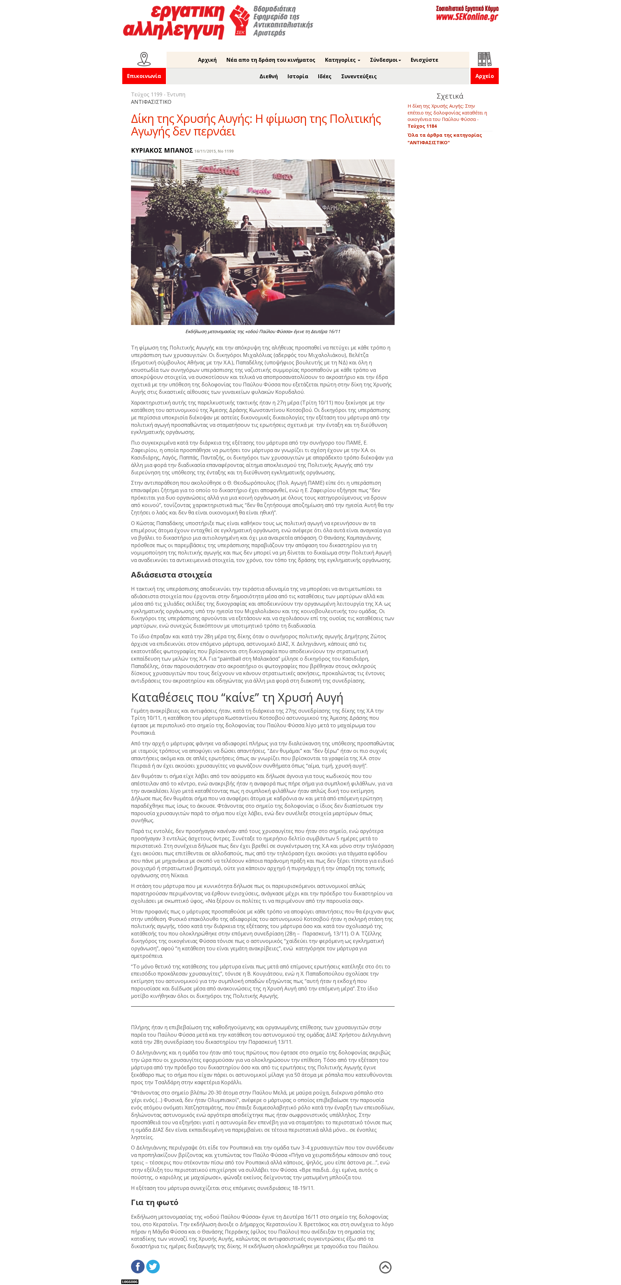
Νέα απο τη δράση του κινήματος (270, 59)
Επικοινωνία (144, 76)
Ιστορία (298, 76)
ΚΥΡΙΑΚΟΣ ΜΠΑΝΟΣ (162, 150)
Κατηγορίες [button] (341, 59)
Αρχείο (484, 76)
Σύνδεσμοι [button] (384, 59)
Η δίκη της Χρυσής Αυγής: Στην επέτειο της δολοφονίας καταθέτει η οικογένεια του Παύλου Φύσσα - (447, 116)
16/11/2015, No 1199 (214, 151)
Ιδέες (325, 76)
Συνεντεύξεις (359, 76)
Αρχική (207, 59)
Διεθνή (268, 76)
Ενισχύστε (424, 59)
